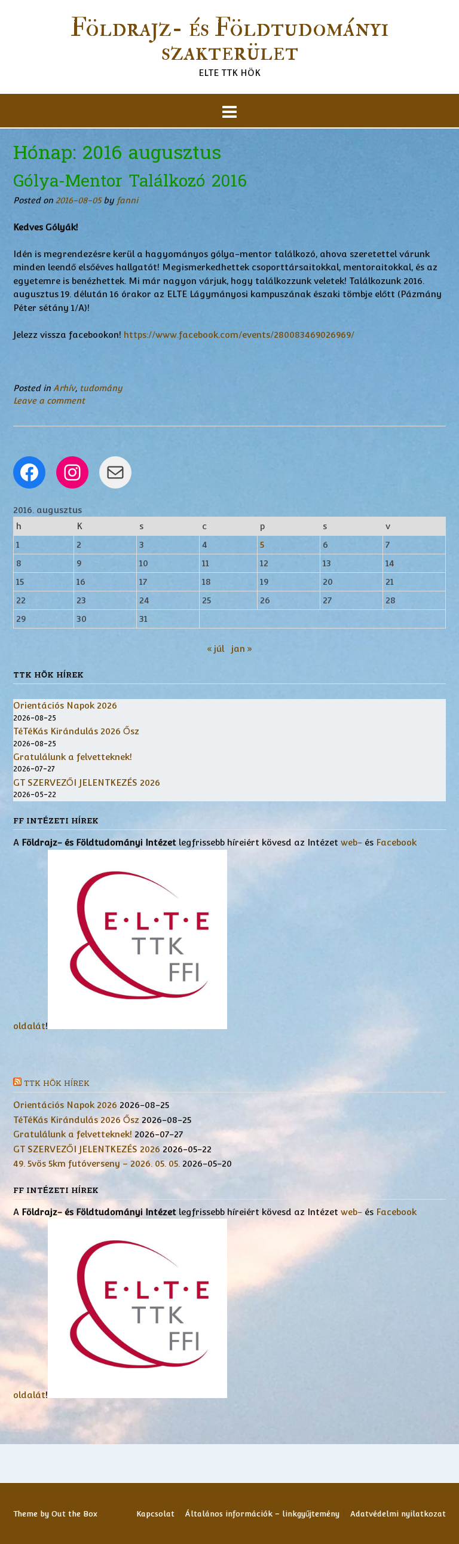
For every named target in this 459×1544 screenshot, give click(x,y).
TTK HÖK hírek (57, 1083)
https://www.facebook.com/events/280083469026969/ (239, 334)
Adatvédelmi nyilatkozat (398, 1514)
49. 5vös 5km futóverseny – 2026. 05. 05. (96, 1163)
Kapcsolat (155, 1514)
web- (351, 842)
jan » (241, 648)
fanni (127, 200)
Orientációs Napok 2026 (65, 705)
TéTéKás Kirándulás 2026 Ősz (76, 731)
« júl (215, 648)
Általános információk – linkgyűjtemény (262, 1514)
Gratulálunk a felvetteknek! (72, 757)
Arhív (64, 388)
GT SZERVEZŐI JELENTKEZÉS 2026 (86, 782)
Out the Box (74, 1513)
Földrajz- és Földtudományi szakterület (229, 40)
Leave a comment (49, 400)
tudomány (101, 388)
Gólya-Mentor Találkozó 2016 (130, 181)
